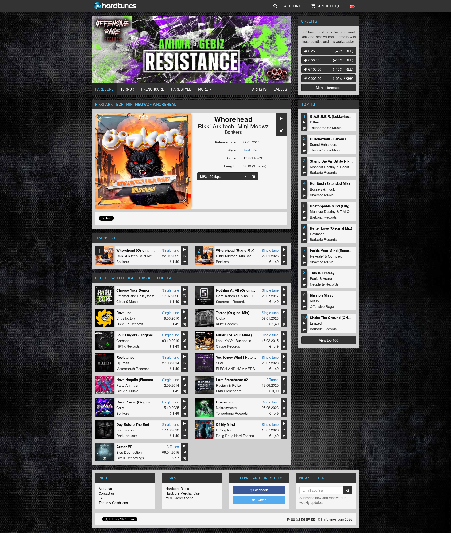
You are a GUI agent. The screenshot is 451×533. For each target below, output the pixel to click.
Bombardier (125, 429)
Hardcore (104, 89)
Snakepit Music (322, 194)
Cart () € (329, 6)
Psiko (236, 385)
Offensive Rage (322, 306)
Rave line (123, 312)
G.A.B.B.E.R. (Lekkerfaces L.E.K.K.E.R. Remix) (348, 116)
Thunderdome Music (326, 127)
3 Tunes (173, 446)
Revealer (317, 256)
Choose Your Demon (133, 290)
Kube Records (227, 323)
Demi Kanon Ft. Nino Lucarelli (238, 295)
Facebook (260, 490)
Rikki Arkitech (216, 126)
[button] (275, 6)
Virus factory (126, 318)
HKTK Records (128, 346)
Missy (314, 300)
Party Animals (127, 385)
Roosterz (347, 166)
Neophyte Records (324, 284)
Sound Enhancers (323, 144)
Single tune (170, 250)
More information (328, 87)
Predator (122, 295)
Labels (280, 89)
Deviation (317, 233)
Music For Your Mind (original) (241, 335)
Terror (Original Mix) (232, 312)
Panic (314, 278)
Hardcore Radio (177, 488)
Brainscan (224, 402)
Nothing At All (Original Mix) (239, 290)
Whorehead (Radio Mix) (235, 250)
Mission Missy (321, 295)
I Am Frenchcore (228, 390)
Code (231, 158)
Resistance (125, 357)
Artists (259, 89)
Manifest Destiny (323, 166)
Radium (222, 385)
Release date (225, 142)
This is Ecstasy (322, 272)
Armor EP (124, 446)
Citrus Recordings (130, 457)
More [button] (203, 89)
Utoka (220, 318)
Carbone (122, 340)
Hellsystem (145, 295)
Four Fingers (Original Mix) (138, 335)
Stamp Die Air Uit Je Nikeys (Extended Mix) (345, 161)
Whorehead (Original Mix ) (137, 250)
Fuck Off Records (130, 323)
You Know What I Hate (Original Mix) (246, 357)
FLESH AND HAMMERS (235, 368)
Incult (331, 189)
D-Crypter (223, 429)
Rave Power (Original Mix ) (138, 402)
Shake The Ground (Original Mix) (337, 317)
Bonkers (233, 131)
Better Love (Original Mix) (331, 228)
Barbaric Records (323, 172)
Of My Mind (225, 424)
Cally (120, 407)
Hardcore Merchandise (183, 493)
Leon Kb (222, 340)
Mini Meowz (253, 126)
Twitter (260, 499)
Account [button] (293, 6)
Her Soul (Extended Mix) (330, 183)
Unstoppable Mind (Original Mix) (336, 205)
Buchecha (243, 340)
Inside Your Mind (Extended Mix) (336, 250)
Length (230, 166)
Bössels (316, 189)
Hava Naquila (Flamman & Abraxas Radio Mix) (154, 379)
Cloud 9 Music (127, 301)
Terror (127, 89)
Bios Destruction (129, 452)
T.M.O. (345, 211)
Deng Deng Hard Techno (235, 435)
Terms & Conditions (113, 502)
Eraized (316, 323)
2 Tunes (272, 379)
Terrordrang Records (232, 413)
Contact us (107, 493)
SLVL (220, 362)
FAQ (102, 498)
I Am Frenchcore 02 (232, 379)
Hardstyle (181, 89)
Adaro (327, 278)
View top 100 (328, 340)
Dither (314, 121)
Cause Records (228, 346)
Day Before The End (132, 424)
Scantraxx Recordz (231, 301)
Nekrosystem (226, 407)
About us (105, 488)
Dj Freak (122, 362)
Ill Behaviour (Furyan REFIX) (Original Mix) (345, 138)
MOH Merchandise (180, 498)
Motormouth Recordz (132, 368)
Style (232, 150)
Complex (335, 256)
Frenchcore (152, 89)
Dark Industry (126, 435)
